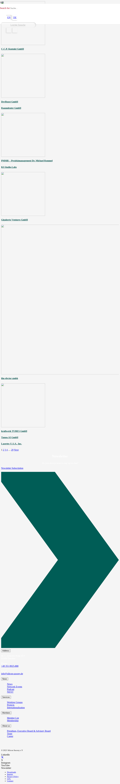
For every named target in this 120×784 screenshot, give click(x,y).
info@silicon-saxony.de (12, 673)
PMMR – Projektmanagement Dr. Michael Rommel (27, 160)
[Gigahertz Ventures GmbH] (23, 215)
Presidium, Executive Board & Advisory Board (29, 731)
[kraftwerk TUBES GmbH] (23, 426)
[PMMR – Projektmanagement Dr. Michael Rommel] (23, 156)
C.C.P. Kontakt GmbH (12, 49)
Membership (13, 720)
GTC (9, 779)
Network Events (14, 686)
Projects (10, 705)
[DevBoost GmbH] (23, 97)
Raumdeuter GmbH (11, 108)
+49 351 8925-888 (9, 666)
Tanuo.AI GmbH (9, 437)
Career (10, 736)
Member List (13, 718)
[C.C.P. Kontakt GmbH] (23, 44)
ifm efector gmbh (9, 378)
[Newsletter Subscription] (60, 560)
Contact (10, 781)
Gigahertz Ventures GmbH (14, 220)
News (9, 684)
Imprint (10, 774)
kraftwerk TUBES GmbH (14, 431)
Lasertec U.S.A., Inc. (11, 443)
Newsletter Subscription (12, 468)
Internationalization (16, 707)
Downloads (11, 772)
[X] (2, 757)
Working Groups (15, 702)
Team (9, 733)
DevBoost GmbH (9, 101)
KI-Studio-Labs (9, 167)
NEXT (10, 692)
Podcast (10, 689)
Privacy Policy (13, 777)
